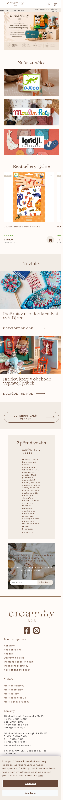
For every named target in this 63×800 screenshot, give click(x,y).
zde (40, 775)
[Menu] (44, 4)
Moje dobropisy (13, 689)
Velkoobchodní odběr (17, 669)
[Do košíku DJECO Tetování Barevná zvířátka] (50, 239)
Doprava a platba (14, 657)
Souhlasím (30, 792)
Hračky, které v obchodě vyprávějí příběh (27, 381)
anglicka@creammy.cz (17, 744)
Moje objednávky (14, 685)
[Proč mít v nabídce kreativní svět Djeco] (31, 290)
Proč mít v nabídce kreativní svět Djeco (30, 316)
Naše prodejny (13, 649)
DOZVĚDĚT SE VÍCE (18, 328)
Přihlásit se (45, 582)
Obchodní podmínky (16, 665)
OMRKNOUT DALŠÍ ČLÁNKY (26, 417)
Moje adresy (11, 693)
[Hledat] (49, 4)
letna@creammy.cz (15, 727)
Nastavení (30, 783)
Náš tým (9, 653)
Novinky (31, 263)
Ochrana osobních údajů (19, 661)
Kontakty (9, 645)
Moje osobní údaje (15, 697)
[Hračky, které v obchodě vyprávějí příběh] (31, 355)
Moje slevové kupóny (17, 701)
